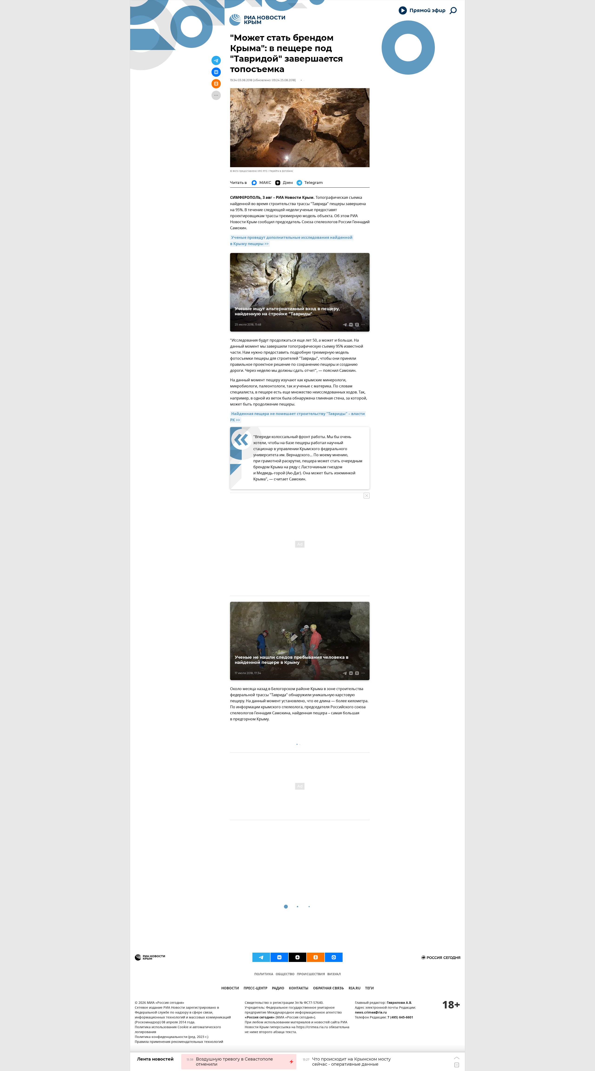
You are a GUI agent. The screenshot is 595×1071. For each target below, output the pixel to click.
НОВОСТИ (230, 988)
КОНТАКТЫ (298, 988)
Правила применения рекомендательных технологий (179, 1042)
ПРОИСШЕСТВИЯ (311, 974)
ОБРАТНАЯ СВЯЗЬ (328, 988)
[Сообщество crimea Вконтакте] (279, 957)
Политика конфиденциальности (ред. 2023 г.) (171, 1037)
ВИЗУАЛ (334, 974)
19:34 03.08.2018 (241, 80)
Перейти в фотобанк (281, 171)
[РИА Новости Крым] (257, 20)
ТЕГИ (369, 988)
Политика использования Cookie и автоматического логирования (178, 1030)
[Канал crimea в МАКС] (334, 957)
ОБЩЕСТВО (285, 974)
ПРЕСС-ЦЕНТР (255, 988)
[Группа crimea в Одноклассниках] (315, 957)
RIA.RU (354, 988)
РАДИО (278, 988)
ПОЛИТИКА (263, 974)
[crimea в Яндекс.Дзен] (297, 957)
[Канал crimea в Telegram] (261, 957)
